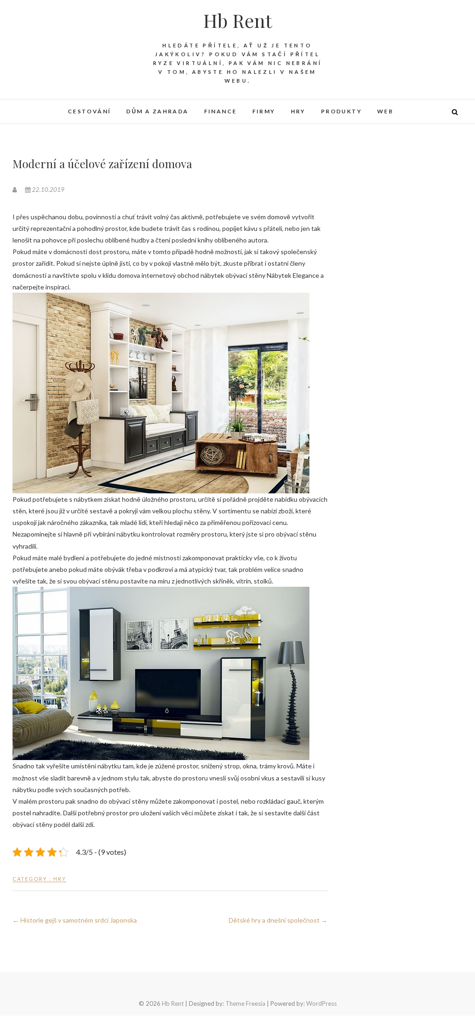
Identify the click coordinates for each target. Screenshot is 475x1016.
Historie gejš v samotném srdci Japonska (75, 920)
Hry (298, 111)
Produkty (341, 111)
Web (385, 111)
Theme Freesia (245, 1003)
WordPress (321, 1003)
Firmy (264, 111)
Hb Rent (237, 20)
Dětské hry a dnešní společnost (278, 920)
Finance (220, 111)
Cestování (89, 111)
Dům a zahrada (157, 111)
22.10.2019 (47, 189)
